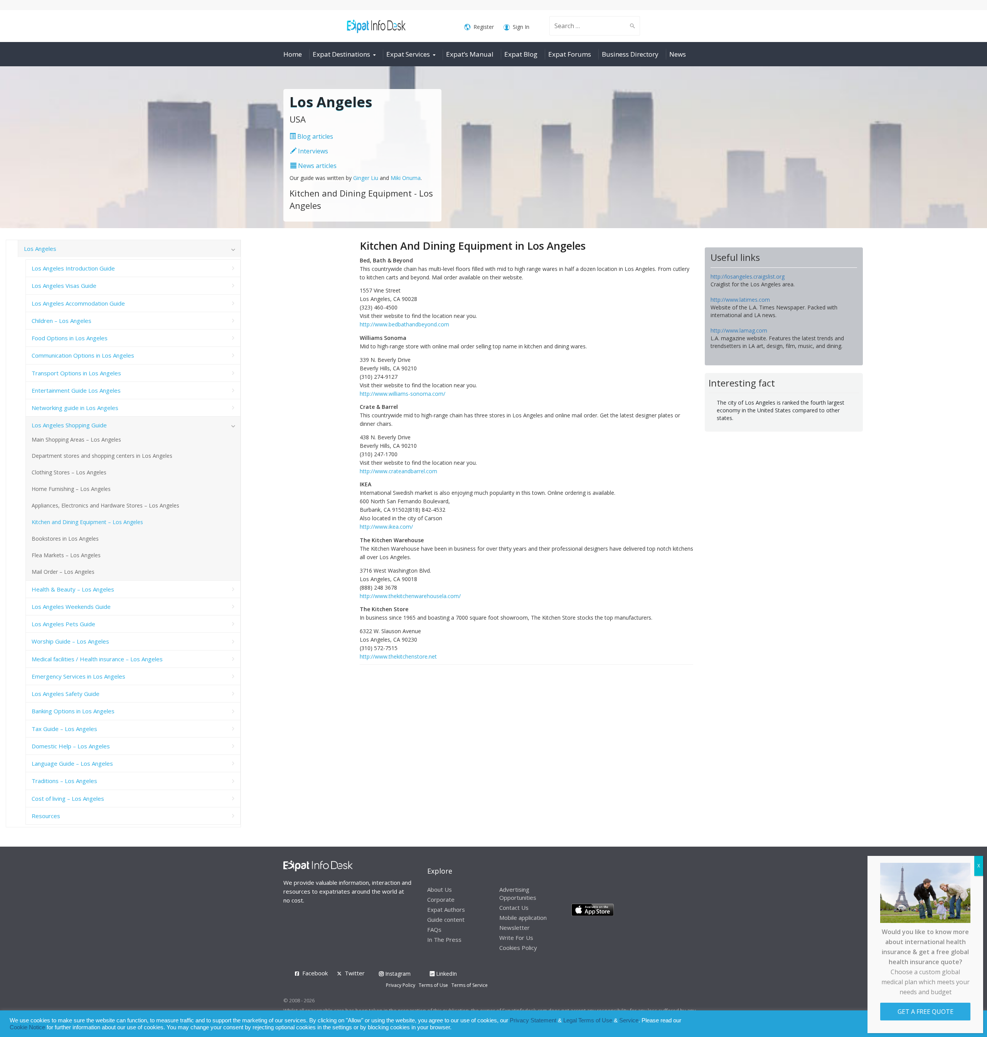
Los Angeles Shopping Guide (69, 425)
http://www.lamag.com (739, 330)
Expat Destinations (341, 54)
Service (628, 1020)
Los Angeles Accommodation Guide (78, 303)
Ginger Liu (365, 178)
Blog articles (314, 136)
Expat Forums (569, 54)
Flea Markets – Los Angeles (66, 555)
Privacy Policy (400, 985)
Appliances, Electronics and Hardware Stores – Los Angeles (105, 505)
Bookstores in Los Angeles (65, 538)
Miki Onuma (406, 178)
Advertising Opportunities (517, 893)
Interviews (312, 151)
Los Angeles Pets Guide (63, 624)
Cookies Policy (518, 947)
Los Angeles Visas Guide (64, 285)
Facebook (315, 973)
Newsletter (514, 927)
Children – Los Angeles (61, 320)
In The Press (444, 939)
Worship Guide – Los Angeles (70, 641)
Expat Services (408, 54)
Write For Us (516, 937)
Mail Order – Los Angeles (63, 571)
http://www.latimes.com (740, 299)
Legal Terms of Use (587, 1020)
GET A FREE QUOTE (925, 1011)
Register (483, 26)
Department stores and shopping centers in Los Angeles (102, 455)
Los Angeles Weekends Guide (71, 606)
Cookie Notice (27, 1027)
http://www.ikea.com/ (386, 526)
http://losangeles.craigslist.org (748, 276)
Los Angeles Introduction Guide (73, 268)
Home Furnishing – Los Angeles (71, 488)
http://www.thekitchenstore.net (398, 656)
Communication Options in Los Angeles (83, 355)
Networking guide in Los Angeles (75, 408)
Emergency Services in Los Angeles (78, 676)
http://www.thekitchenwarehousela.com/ (410, 596)
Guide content (446, 919)
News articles (316, 165)
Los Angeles (40, 248)
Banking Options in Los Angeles (73, 711)
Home (292, 54)
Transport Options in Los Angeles (76, 373)
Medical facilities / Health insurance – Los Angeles (97, 659)
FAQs (434, 929)
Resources (46, 816)
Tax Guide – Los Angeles (64, 729)
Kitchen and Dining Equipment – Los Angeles (87, 522)
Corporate (441, 899)
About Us (439, 889)
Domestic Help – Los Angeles (71, 746)
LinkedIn (446, 973)
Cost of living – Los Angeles (68, 798)
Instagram (397, 973)
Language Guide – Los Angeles (72, 763)
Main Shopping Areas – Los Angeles (76, 439)
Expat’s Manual (470, 54)
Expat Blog (520, 54)
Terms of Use (433, 985)
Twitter (355, 973)
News (677, 54)
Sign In (521, 26)
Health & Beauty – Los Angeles (73, 589)
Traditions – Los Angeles (64, 781)
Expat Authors (446, 909)
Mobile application (523, 917)
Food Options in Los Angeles (70, 338)
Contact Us (514, 907)
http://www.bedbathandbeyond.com (404, 324)
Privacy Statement (533, 1020)
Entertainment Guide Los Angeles (76, 390)
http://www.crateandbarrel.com (398, 471)
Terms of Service (469, 985)
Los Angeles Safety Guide (65, 693)
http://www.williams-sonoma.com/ (402, 393)
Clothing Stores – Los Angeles (69, 472)
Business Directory (630, 54)
